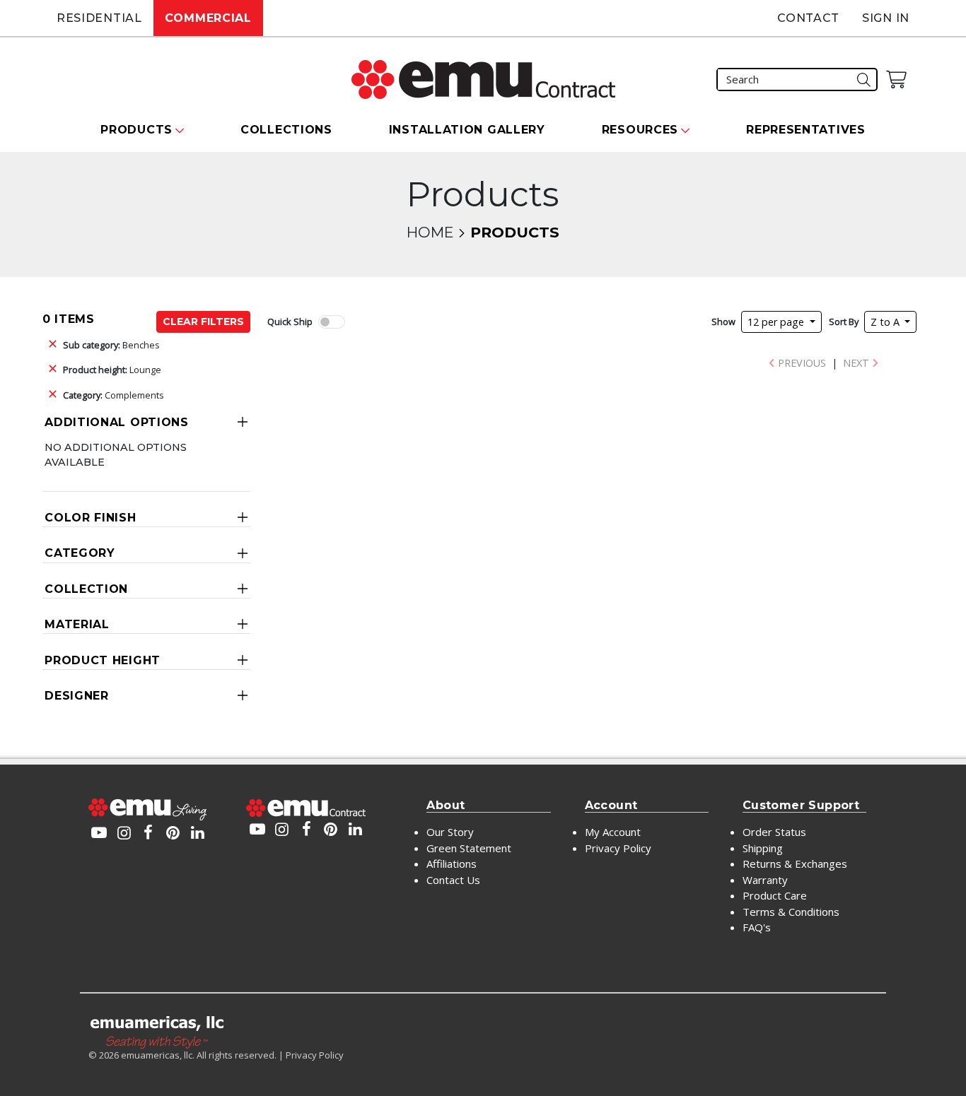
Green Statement (468, 848)
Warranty (765, 880)
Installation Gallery (467, 129)
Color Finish (90, 517)
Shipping (763, 848)
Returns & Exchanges (795, 863)
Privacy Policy (618, 848)
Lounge (112, 369)
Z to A (886, 322)
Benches (111, 344)
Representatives (806, 129)
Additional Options (117, 422)
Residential (99, 18)
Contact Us (453, 880)
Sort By (844, 321)
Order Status (774, 832)
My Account (613, 832)
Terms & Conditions (791, 912)
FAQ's (757, 927)
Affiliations (451, 863)
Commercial (208, 18)
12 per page (777, 322)
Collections (286, 129)
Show (723, 321)
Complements (113, 395)
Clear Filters (203, 321)
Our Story (450, 832)
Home (430, 232)
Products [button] (136, 129)
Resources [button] (640, 129)
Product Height (103, 660)
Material (77, 624)
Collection (86, 589)
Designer (77, 695)
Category (80, 553)
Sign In (885, 18)
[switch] (331, 322)
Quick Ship (290, 321)
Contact (808, 18)
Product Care (775, 895)
